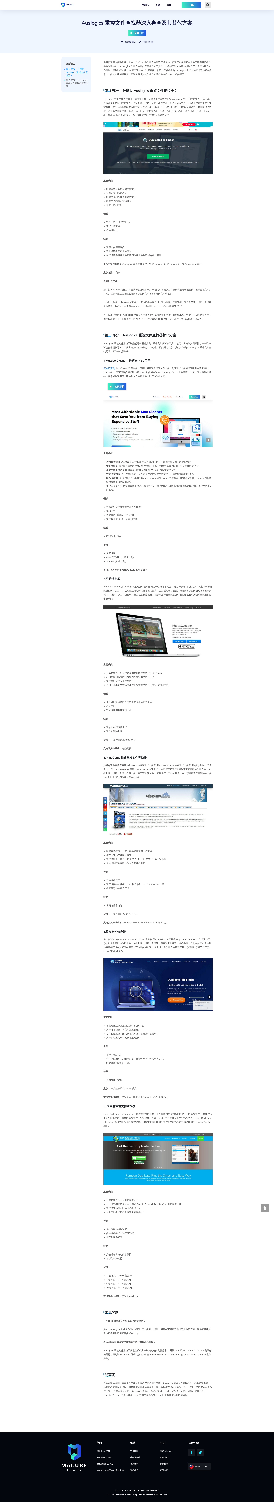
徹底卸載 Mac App (105, 1464)
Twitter (200, 1452)
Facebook (191, 1452)
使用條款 (164, 1464)
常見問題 (134, 1451)
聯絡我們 (164, 1457)
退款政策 (134, 1470)
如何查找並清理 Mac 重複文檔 (110, 1470)
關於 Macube (166, 1451)
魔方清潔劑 (109, 368)
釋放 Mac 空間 (103, 1451)
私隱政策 (164, 1470)
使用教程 (134, 1464)
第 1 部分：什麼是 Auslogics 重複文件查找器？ (77, 72)
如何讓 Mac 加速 (104, 1457)
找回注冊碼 (135, 1457)
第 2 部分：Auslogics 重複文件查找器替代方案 (77, 83)
